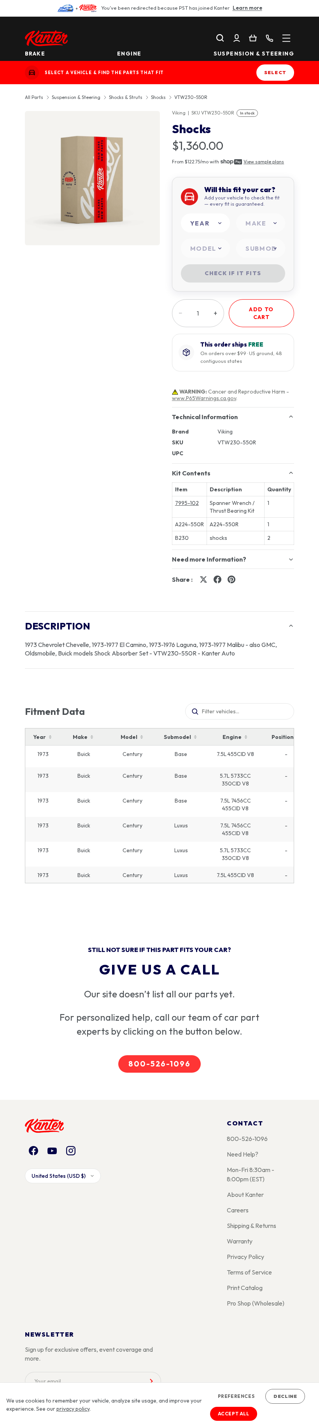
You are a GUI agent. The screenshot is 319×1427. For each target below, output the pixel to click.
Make (80, 736)
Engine (129, 53)
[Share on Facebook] (217, 579)
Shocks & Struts (125, 97)
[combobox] (205, 222)
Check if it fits (233, 273)
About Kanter (245, 1194)
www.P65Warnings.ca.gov (204, 398)
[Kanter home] (32, 73)
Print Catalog (245, 1288)
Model (129, 736)
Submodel (177, 736)
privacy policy (72, 1408)
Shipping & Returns (251, 1225)
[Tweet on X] (203, 579)
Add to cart (261, 313)
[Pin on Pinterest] (231, 579)
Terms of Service (249, 1272)
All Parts (34, 97)
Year (39, 736)
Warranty (239, 1241)
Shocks (158, 97)
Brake (35, 53)
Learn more (247, 8)
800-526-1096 (159, 1063)
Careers (238, 1210)
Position (283, 736)
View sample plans (264, 162)
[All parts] (286, 38)
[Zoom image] (92, 178)
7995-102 (187, 502)
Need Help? (242, 1154)
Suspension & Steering (254, 53)
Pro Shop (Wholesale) (255, 1303)
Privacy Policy (245, 1257)
